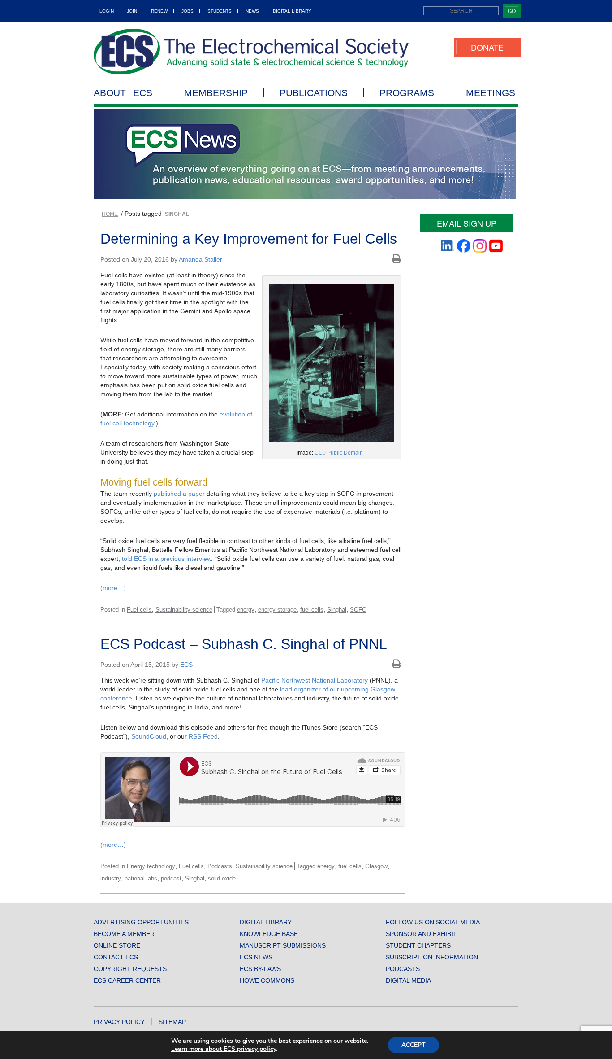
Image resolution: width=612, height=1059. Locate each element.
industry (110, 878)
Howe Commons (267, 980)
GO (512, 10)
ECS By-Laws (260, 968)
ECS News (256, 957)
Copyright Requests (130, 968)
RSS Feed (203, 736)
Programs (406, 92)
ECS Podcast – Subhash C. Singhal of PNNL (243, 644)
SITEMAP (172, 1021)
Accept (413, 1045)
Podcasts (219, 866)
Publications (314, 92)
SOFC (358, 609)
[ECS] (251, 51)
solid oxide (222, 878)
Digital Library (292, 11)
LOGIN (106, 11)
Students (219, 11)
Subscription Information (432, 957)
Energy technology (151, 866)
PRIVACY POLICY (119, 1021)
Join (132, 11)
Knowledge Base (269, 933)
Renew (159, 11)
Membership (216, 92)
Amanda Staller (200, 259)
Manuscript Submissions (283, 945)
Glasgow (376, 866)
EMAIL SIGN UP (466, 223)
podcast (171, 878)
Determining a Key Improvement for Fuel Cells (248, 239)
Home (110, 214)
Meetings (490, 92)
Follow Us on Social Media (433, 922)
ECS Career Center (127, 980)
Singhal (336, 609)
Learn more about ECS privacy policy (223, 1049)
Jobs (187, 11)
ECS (186, 664)
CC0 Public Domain (339, 453)
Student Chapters (418, 945)
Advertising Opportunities (141, 922)
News (252, 11)
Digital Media (408, 980)
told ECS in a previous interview (166, 558)
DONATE (487, 47)
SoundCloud (148, 736)
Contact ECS (116, 957)
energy (245, 609)
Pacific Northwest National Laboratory (314, 680)
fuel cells (311, 609)
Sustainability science (183, 609)
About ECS (123, 92)
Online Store (117, 945)
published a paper (179, 493)
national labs (141, 878)
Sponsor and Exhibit (421, 933)
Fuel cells (139, 609)
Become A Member (124, 933)
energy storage (277, 609)
